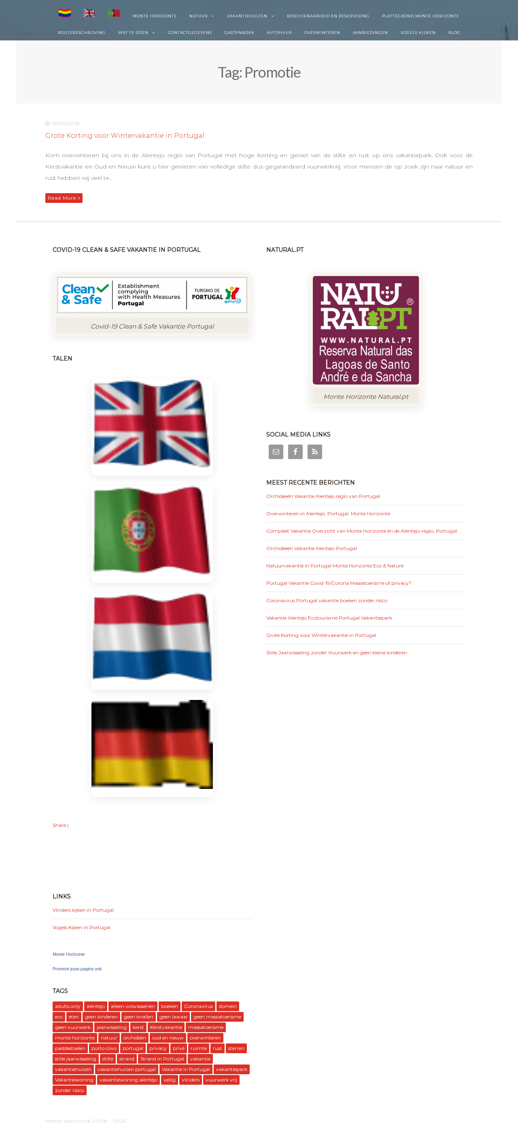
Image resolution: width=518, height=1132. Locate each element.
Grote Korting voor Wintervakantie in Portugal (124, 135)
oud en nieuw (168, 1038)
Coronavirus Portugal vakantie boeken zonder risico (326, 600)
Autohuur (279, 32)
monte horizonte (75, 1038)
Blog (454, 32)
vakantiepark (231, 1069)
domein (228, 1006)
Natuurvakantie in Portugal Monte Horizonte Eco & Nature (334, 566)
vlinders (191, 1080)
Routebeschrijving (82, 32)
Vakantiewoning (74, 1080)
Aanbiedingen (370, 32)
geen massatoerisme (217, 1017)
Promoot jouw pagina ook (77, 968)
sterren (236, 1048)
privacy (158, 1048)
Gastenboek (240, 32)
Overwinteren (322, 32)
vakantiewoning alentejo (128, 1080)
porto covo (104, 1048)
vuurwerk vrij (221, 1080)
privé (179, 1048)
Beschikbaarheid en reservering (328, 16)
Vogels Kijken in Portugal (81, 927)
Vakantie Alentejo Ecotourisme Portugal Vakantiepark (329, 618)
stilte (107, 1059)
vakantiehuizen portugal (127, 1069)
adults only (68, 1006)
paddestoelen (70, 1048)
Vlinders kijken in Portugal (83, 910)
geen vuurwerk (73, 1027)
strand (126, 1059)
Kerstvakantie (166, 1027)
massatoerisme (205, 1027)
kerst (138, 1027)
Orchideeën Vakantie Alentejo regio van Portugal (323, 496)
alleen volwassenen (133, 1006)
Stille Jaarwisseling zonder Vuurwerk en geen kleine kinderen (336, 652)
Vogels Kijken (418, 32)
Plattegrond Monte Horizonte (420, 16)
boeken (169, 1006)
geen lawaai (173, 1017)
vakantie (200, 1059)
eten (74, 1017)
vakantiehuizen (73, 1069)
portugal (133, 1048)
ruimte (199, 1048)
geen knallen (138, 1017)
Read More (62, 198)
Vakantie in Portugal (186, 1069)
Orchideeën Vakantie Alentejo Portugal (311, 548)
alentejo (96, 1006)
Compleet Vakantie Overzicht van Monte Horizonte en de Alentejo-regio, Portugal (361, 531)
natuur (109, 1038)
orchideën (134, 1038)
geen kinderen (101, 1017)
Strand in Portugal (162, 1059)
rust (217, 1048)
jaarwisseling (112, 1027)
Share (59, 825)
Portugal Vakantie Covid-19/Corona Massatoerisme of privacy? (339, 583)
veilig (169, 1080)
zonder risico (69, 1090)
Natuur (198, 16)
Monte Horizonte (155, 16)
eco (59, 1017)
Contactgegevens (190, 32)
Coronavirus (198, 1006)
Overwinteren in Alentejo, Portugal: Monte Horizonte (328, 513)
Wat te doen (133, 32)
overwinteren (205, 1038)
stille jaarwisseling (75, 1059)
